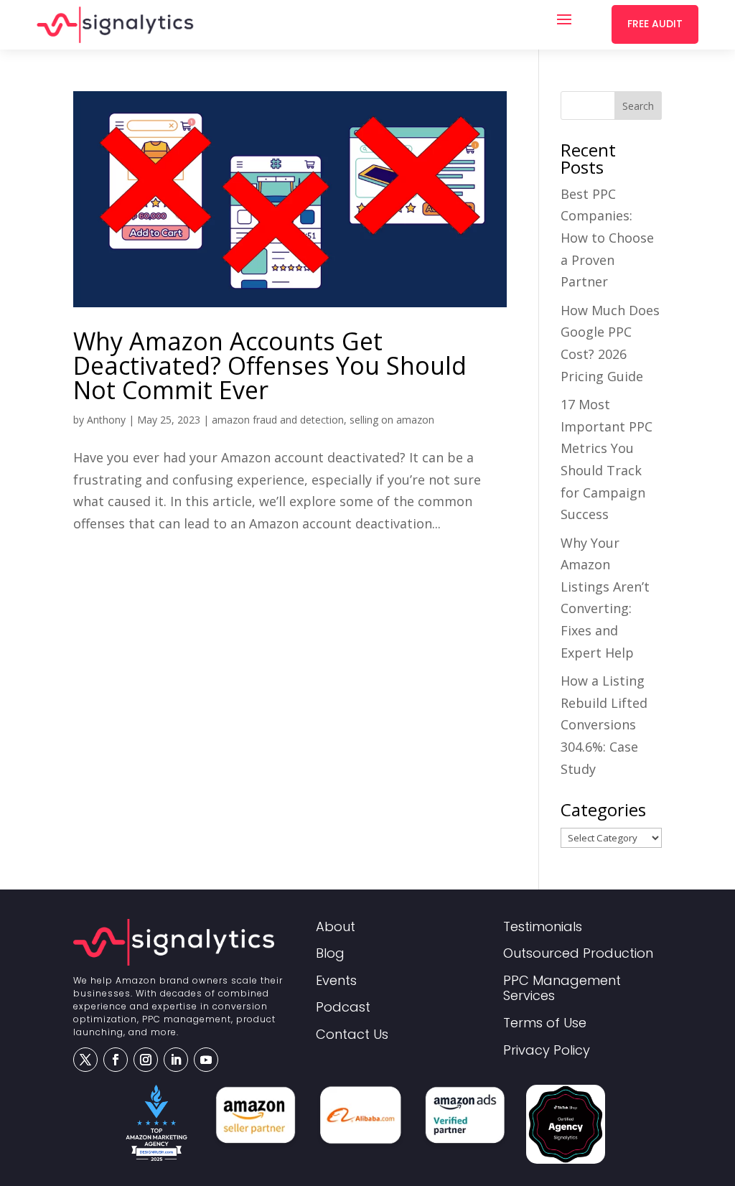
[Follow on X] (85, 1059)
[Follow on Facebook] (115, 1059)
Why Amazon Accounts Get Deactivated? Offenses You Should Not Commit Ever (270, 365)
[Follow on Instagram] (146, 1059)
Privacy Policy (546, 1050)
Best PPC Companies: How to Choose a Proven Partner (607, 237)
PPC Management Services (562, 989)
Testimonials (542, 927)
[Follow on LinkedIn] (176, 1059)
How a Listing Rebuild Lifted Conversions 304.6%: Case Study (604, 724)
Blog (330, 953)
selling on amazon (392, 419)
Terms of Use (544, 1023)
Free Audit (655, 24)
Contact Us (352, 1035)
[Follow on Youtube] (206, 1059)
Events (336, 981)
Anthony (106, 419)
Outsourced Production (578, 953)
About (335, 927)
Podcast (343, 1007)
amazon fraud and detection (278, 419)
